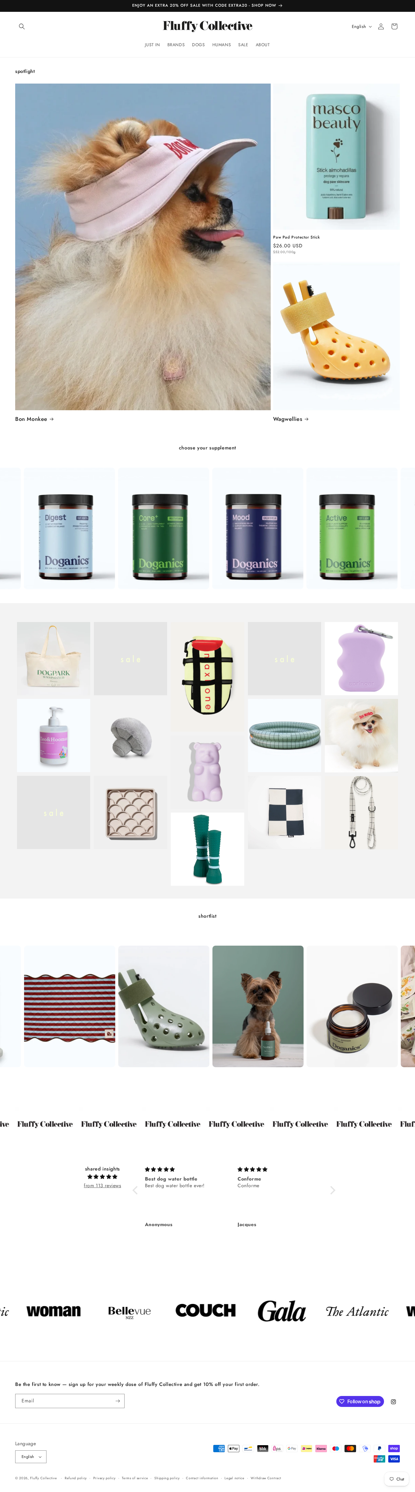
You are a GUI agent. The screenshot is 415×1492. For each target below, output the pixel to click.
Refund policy (76, 1478)
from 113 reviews (102, 1185)
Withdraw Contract (266, 1478)
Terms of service (135, 1478)
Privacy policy (104, 1478)
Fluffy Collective (43, 1478)
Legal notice (234, 1478)
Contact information (202, 1478)
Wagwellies (287, 419)
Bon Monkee (31, 419)
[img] (102, 1176)
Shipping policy (167, 1478)
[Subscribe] (117, 1401)
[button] (22, 26)
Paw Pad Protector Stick (296, 237)
